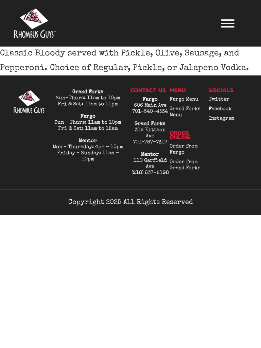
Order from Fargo (184, 149)
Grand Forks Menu (185, 112)
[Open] (227, 23)
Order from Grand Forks (185, 165)
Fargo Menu (184, 99)
